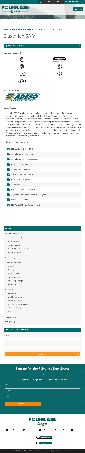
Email (6, 344)
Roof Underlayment (12, 258)
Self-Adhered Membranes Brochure (24, 159)
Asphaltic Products (11, 290)
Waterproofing (10, 322)
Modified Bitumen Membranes (15, 238)
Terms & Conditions (66, 451)
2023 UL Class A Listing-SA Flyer (23, 149)
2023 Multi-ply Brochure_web (22, 174)
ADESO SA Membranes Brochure (23, 190)
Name (7, 335)
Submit (41, 354)
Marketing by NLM (53, 451)
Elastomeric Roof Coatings (14, 263)
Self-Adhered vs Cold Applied (22, 154)
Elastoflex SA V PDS (18, 185)
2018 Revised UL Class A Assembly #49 (25, 205)
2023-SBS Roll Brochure (20, 164)
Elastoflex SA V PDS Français (22, 179)
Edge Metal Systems (12, 233)
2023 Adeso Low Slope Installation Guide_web (28, 195)
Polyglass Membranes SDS (21, 169)
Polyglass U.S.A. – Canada (16, 9)
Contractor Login (53, 2)
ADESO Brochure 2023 (19, 200)
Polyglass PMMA (10, 317)
